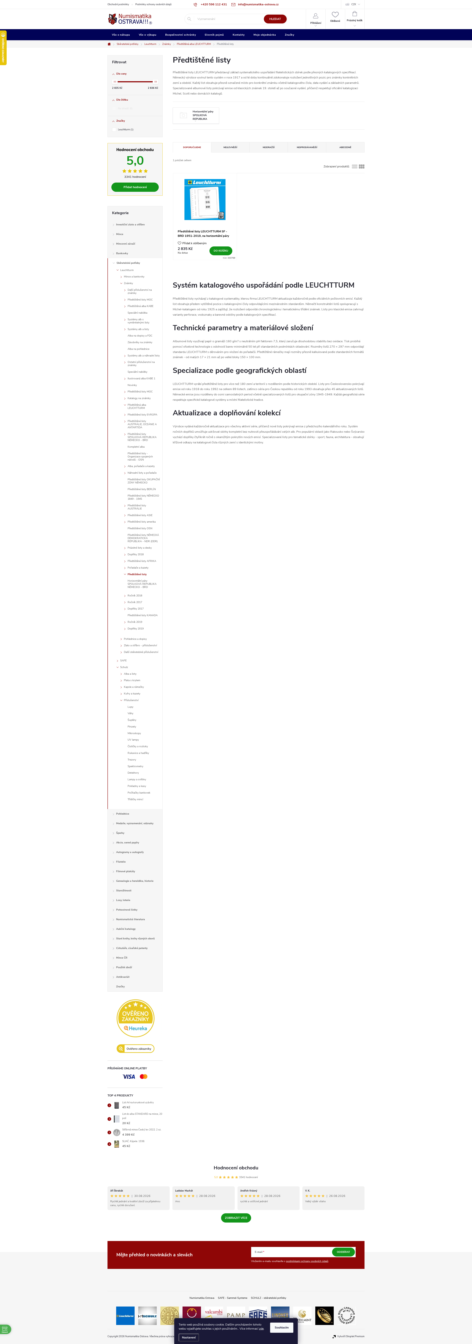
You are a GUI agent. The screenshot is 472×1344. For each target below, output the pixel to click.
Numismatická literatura (130, 919)
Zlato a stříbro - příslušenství (140, 645)
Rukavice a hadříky (138, 753)
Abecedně (345, 147)
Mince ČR (121, 957)
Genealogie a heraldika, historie (134, 881)
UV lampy (133, 739)
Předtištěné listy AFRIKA (142, 561)
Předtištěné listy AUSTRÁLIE (137, 507)
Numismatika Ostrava (202, 1298)
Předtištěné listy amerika (142, 521)
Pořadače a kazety (138, 567)
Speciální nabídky (137, 372)
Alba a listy (130, 674)
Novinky (132, 385)
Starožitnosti (123, 890)
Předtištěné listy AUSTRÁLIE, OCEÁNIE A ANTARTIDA (142, 424)
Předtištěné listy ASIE (140, 515)
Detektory (133, 773)
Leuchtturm (125, 129)
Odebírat (343, 1252)
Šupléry (132, 720)
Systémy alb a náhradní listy (144, 355)
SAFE (123, 660)
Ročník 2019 (135, 622)
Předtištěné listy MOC (140, 299)
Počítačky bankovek (139, 792)
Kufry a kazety (132, 693)
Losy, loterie (123, 900)
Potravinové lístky (126, 910)
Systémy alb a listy (138, 329)
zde (261, 1329)
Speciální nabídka (137, 313)
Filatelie (121, 862)
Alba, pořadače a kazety (141, 466)
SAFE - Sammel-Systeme (232, 1298)
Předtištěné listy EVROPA (142, 414)
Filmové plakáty (125, 871)
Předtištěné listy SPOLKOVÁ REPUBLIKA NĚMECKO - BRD (142, 437)
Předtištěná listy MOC (140, 391)
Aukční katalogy (126, 929)
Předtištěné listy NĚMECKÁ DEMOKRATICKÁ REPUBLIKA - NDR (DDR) (143, 538)
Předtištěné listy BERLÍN (142, 489)
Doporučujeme (192, 147)
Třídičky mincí (135, 799)
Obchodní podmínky (118, 4)
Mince (119, 234)
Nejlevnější (230, 147)
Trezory (132, 759)
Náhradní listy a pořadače (142, 473)
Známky (128, 283)
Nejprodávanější (307, 147)
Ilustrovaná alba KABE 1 (141, 378)
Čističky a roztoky (138, 746)
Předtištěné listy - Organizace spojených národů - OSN (140, 456)
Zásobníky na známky (140, 342)
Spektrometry (135, 766)
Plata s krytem (132, 680)
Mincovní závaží (125, 244)
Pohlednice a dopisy (135, 639)
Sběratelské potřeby (128, 263)
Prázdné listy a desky (140, 548)
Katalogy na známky (139, 398)
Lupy (130, 707)
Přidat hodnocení (135, 187)
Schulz (124, 667)
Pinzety (132, 726)
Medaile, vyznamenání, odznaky (134, 823)
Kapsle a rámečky (134, 687)
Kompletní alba (136, 447)
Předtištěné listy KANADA (143, 615)
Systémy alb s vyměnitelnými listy (138, 321)
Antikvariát (122, 977)
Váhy (130, 713)
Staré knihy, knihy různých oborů (135, 938)
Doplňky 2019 (136, 628)
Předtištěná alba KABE (140, 306)
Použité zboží (124, 967)
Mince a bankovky (134, 276)
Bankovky (122, 253)
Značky (120, 986)
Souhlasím (282, 1328)
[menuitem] (120, 35)
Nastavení (189, 1338)
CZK (353, 4)
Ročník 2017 (135, 602)
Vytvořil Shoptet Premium (351, 1336)
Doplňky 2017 (136, 608)
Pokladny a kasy (137, 786)
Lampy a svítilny (137, 779)
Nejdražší (269, 147)
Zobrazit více (236, 1218)
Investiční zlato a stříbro (130, 224)
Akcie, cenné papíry (127, 842)
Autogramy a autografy (130, 852)
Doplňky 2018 (136, 554)
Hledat (275, 19)
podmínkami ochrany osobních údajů (307, 1261)
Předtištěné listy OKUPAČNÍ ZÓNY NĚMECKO (144, 481)
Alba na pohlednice (138, 349)
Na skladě (125, 108)
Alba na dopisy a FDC (140, 335)
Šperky (120, 833)
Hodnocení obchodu (236, 1168)
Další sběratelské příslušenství (141, 652)
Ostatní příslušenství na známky (141, 363)
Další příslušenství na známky (140, 291)
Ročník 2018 (135, 595)
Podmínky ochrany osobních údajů (153, 4)
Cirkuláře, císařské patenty (132, 948)
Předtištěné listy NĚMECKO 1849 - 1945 (143, 497)
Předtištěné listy (137, 574)
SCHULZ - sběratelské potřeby (268, 1298)
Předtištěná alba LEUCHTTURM (137, 406)
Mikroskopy (134, 733)
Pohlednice (122, 814)
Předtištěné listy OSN (140, 528)
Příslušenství (131, 700)
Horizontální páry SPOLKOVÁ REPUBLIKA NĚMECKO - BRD (142, 584)
